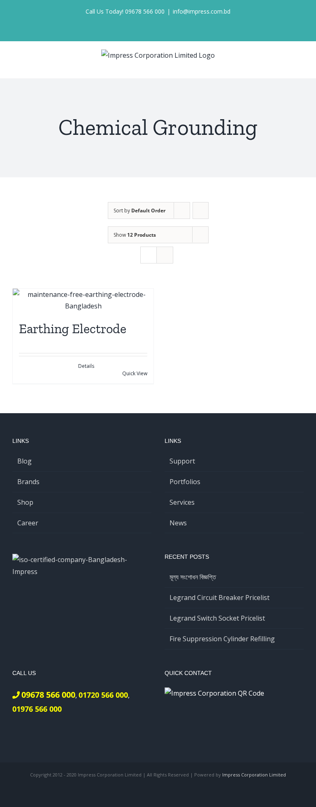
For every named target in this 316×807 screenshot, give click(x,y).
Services (182, 502)
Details (86, 365)
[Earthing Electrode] (83, 301)
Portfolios (185, 481)
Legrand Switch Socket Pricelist (217, 618)
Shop (25, 502)
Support (182, 461)
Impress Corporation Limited (254, 775)
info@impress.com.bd (201, 11)
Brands (28, 481)
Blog (24, 461)
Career (27, 522)
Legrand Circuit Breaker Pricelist (220, 597)
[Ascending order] (201, 210)
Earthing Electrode (72, 328)
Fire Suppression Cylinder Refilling (222, 638)
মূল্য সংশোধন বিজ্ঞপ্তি (193, 576)
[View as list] (165, 255)
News (178, 522)
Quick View (134, 373)
